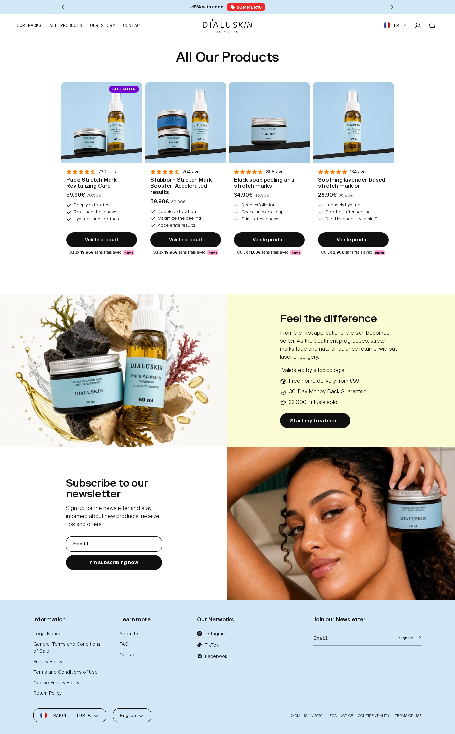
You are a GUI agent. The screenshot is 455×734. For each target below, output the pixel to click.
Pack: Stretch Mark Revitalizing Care (91, 183)
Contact (128, 655)
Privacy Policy (47, 662)
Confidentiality (374, 716)
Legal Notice (47, 634)
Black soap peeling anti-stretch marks (265, 183)
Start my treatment (315, 421)
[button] (246, 7)
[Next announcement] (391, 7)
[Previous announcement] (63, 7)
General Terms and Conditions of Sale (66, 647)
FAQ (124, 644)
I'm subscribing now (114, 562)
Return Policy (47, 693)
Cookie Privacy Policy (56, 683)
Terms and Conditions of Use (65, 672)
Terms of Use (408, 716)
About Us (129, 634)
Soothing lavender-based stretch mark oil (351, 183)
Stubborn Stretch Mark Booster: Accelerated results (181, 186)
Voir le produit (101, 240)
